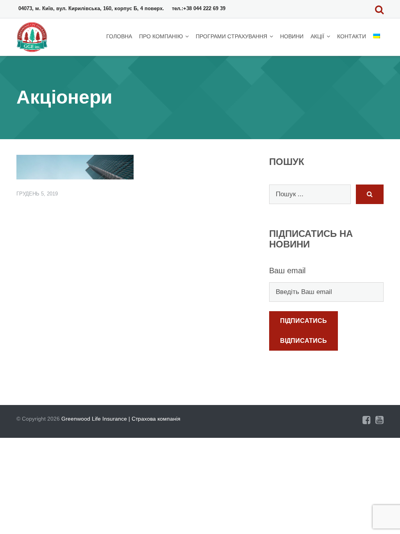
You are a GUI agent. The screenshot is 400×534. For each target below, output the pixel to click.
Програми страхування (231, 36)
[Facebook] (366, 420)
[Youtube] (379, 420)
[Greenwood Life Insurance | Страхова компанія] (33, 36)
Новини (292, 36)
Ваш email (287, 270)
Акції (317, 36)
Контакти (351, 36)
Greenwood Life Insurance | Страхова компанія (120, 419)
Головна (119, 36)
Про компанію (161, 36)
